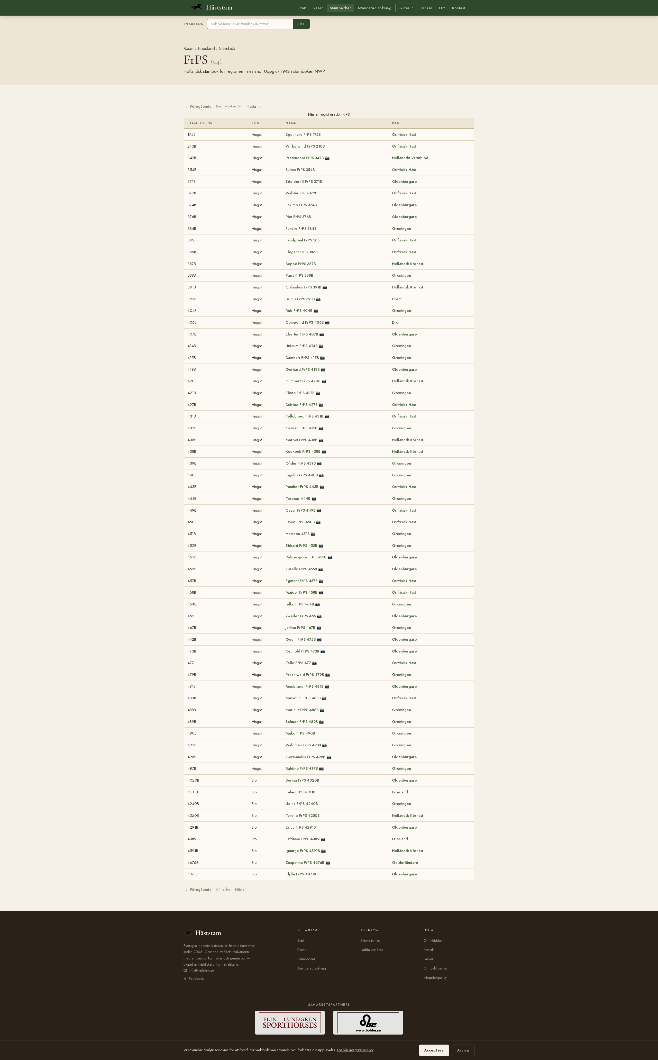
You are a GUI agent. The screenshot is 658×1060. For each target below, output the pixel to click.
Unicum (302, 346)
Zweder (301, 616)
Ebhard (301, 545)
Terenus (298, 498)
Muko (300, 733)
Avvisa (463, 1050)
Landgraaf (302, 240)
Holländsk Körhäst (407, 264)
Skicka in (406, 8)
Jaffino (300, 627)
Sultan (300, 170)
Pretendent (305, 158)
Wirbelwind (305, 146)
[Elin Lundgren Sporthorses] (290, 1023)
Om (442, 8)
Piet (298, 217)
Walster (301, 193)
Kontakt (458, 8)
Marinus (302, 710)
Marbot (301, 440)
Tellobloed (304, 416)
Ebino (300, 393)
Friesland (206, 48)
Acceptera (434, 1050)
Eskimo (301, 205)
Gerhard (303, 369)
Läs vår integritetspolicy (355, 1050)
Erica (301, 827)
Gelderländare (405, 862)
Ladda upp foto (372, 949)
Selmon (302, 721)
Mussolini (303, 698)
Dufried (302, 404)
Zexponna (305, 862)
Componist (305, 322)
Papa (299, 275)
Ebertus (302, 334)
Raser (318, 8)
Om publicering (435, 968)
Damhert (302, 357)
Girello (301, 569)
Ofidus (301, 463)
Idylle (301, 874)
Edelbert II (304, 181)
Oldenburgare (404, 181)
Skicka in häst (370, 940)
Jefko (300, 604)
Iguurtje (303, 851)
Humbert (303, 381)
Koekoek (303, 451)
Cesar (301, 510)
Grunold (302, 651)
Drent (396, 299)
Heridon (298, 534)
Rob (299, 310)
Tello (298, 663)
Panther (302, 487)
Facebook (196, 978)
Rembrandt (305, 686)
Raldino (302, 768)
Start (302, 8)
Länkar (426, 8)
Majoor (301, 592)
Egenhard (303, 134)
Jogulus (302, 475)
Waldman (303, 745)
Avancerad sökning (374, 8)
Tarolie (303, 815)
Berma (302, 780)
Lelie (300, 792)
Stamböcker (340, 8)
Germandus (305, 757)
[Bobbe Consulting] (368, 1023)
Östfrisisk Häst (404, 134)
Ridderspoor (306, 557)
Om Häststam (434, 940)
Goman (301, 428)
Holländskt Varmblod (410, 158)
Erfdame (302, 839)
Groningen (401, 228)
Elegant (302, 252)
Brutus (300, 299)
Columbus (303, 287)
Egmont (302, 581)
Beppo (301, 264)
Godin (301, 639)
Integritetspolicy (435, 977)
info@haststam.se (201, 970)
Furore (301, 228)
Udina (302, 804)
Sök (301, 24)
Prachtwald (305, 674)
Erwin (300, 522)
